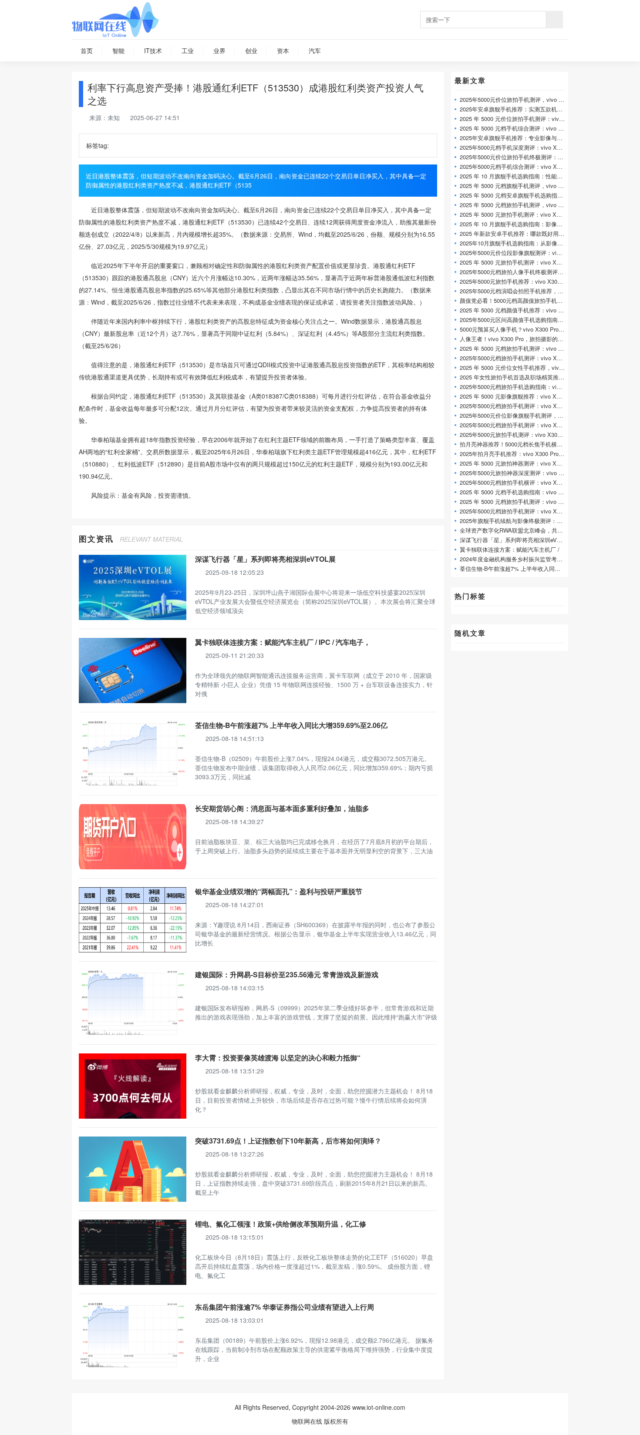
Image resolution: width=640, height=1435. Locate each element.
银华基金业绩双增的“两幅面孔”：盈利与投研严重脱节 (278, 891)
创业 (251, 50)
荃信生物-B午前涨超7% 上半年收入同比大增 (516, 568)
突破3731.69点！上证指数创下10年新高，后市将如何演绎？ (288, 1141)
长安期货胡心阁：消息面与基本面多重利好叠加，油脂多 (282, 808)
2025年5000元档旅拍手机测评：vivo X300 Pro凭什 (524, 425)
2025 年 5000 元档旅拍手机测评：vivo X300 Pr (519, 348)
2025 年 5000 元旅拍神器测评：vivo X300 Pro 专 (521, 463)
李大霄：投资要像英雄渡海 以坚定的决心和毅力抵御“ (277, 1058)
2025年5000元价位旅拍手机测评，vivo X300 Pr (519, 99)
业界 (219, 50)
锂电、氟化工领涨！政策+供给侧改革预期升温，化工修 (280, 1224)
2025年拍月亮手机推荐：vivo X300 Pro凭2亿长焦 (522, 453)
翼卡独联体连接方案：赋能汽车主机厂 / (509, 549)
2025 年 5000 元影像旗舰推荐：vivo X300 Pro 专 (521, 396)
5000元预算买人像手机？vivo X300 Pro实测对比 (520, 329)
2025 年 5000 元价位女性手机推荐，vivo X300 (518, 367)
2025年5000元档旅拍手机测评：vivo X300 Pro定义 (524, 358)
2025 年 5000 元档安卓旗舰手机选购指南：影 (517, 195)
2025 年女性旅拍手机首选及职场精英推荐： (515, 377)
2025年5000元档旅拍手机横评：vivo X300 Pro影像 (524, 482)
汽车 (315, 50)
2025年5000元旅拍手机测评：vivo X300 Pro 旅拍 (522, 434)
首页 (87, 50)
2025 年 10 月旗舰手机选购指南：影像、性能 (517, 224)
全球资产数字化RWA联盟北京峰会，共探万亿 (517, 530)
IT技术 (153, 50)
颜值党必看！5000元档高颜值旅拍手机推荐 (514, 300)
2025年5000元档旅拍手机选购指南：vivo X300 (518, 386)
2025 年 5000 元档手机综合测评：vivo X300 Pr (519, 128)
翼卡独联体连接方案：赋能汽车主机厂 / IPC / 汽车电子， (283, 642)
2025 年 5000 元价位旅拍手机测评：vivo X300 (518, 118)
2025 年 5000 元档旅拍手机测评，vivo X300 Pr (519, 205)
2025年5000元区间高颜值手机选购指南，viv (515, 319)
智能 (118, 50)
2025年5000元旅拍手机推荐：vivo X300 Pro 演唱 (522, 281)
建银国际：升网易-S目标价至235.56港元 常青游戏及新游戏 (286, 974)
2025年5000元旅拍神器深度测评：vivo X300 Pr (519, 473)
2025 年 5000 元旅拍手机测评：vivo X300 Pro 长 (521, 262)
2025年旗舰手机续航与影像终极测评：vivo (513, 520)
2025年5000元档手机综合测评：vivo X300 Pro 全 (522, 166)
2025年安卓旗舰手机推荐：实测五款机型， (514, 109)
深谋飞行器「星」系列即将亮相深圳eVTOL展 (265, 559)
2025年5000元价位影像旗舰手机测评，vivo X (517, 415)
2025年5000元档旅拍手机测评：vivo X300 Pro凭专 (524, 406)
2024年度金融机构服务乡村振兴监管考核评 (514, 559)
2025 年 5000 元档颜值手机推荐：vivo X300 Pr (519, 310)
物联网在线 (307, 1421)
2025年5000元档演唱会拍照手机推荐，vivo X (517, 291)
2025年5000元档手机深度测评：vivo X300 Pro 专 (522, 147)
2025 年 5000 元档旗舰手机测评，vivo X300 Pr (519, 185)
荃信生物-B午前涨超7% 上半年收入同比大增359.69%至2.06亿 (291, 725)
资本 (283, 50)
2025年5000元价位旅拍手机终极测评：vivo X (517, 157)
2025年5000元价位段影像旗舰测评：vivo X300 (518, 252)
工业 (188, 50)
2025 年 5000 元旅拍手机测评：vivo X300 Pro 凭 (521, 214)
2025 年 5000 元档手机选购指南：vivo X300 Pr (519, 492)
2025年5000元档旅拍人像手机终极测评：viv (515, 272)
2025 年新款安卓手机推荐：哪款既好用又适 (515, 233)
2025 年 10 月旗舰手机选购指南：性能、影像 (517, 176)
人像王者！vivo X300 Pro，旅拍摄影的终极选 (517, 339)
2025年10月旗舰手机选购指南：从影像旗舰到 (517, 243)
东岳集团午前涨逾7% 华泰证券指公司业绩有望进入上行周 (284, 1307)
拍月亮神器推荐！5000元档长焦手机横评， (514, 444)
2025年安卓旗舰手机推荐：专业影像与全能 (514, 138)
